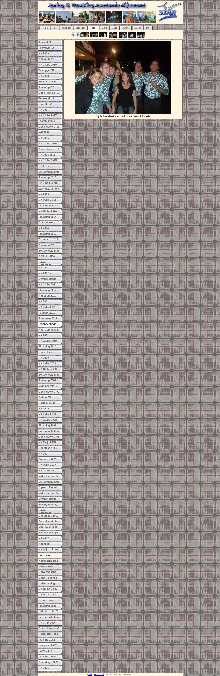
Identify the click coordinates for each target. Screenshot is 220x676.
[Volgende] (78, 34)
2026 (96, 675)
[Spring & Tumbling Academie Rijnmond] (97, 9)
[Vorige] (73, 34)
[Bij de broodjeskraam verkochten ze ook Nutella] (123, 113)
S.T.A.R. (101, 675)
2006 (90, 675)
